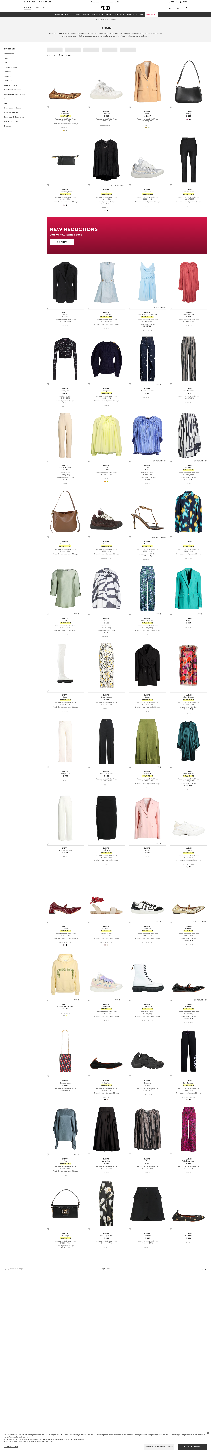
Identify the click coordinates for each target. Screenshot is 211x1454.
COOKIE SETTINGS (11, 1447)
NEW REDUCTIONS (135, 14)
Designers (119, 14)
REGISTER (175, 2)
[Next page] (194, 1269)
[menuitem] (27, 8)
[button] (24, 53)
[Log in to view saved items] (178, 7)
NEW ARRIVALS (61, 14)
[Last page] (205, 1268)
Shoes (86, 14)
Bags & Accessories (101, 14)
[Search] (170, 7)
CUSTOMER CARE (44, 2)
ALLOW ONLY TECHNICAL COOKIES (159, 1447)
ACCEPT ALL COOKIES (193, 1447)
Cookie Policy (68, 1439)
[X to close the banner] (208, 1433)
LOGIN (183, 2)
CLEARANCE (151, 14)
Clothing (75, 14)
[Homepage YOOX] (105, 8)
